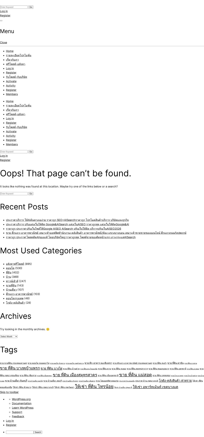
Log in (4, 11)
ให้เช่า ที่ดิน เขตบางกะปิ (43, 387)
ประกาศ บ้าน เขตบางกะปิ (146, 381)
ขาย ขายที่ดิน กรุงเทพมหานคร (13, 363)
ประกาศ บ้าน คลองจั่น (127, 381)
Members (12, 94)
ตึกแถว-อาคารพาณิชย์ (19, 294)
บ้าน (8, 276)
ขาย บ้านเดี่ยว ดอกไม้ (35, 381)
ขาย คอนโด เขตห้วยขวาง (75, 363)
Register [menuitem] (11, 425)
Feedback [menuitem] (18, 416)
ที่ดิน (8, 272)
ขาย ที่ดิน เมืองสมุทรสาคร (75, 374)
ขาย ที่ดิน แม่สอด (135, 374)
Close (3, 42)
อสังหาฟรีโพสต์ (15, 263)
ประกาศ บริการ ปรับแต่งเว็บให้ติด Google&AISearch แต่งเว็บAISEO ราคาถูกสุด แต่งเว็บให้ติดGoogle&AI (67, 224)
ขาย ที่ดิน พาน (104, 368)
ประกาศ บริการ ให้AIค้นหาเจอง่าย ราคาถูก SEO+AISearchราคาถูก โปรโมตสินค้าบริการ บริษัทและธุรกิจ (67, 220)
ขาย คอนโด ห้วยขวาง (57, 363)
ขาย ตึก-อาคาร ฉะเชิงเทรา (98, 363)
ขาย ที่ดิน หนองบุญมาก (159, 368)
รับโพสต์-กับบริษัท (16, 77)
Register (5, 15)
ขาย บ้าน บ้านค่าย (190, 376)
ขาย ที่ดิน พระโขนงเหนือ (88, 369)
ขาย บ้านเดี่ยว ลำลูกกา (70, 381)
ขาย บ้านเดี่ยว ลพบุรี (52, 381)
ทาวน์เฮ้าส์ (12, 281)
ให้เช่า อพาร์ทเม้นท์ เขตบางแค (155, 387)
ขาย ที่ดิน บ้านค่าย (71, 368)
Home (9, 51)
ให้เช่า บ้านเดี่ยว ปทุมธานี (123, 387)
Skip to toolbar (9, 392)
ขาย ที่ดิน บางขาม (190, 363)
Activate (11, 81)
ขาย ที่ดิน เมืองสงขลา (44, 376)
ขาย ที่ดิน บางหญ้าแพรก (20, 368)
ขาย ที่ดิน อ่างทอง (193, 369)
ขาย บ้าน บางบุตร (177, 376)
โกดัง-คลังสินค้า (15, 302)
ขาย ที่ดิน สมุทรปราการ (137, 368)
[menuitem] (105, 432)
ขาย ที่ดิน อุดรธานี (178, 368)
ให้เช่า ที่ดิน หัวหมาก (22, 387)
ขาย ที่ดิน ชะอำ (160, 363)
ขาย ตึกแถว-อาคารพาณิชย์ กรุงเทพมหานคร (132, 363)
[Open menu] (1, 20)
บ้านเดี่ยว (11, 289)
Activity (11, 85)
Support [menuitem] (17, 412)
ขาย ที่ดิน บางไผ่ (51, 368)
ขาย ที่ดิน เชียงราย (28, 375)
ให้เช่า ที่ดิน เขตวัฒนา (64, 387)
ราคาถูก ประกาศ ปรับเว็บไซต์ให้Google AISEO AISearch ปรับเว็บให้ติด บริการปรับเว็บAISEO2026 (63, 228)
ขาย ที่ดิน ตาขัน (175, 363)
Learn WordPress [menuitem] (22, 407)
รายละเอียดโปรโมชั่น (18, 55)
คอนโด (10, 268)
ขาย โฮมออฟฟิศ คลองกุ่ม (107, 381)
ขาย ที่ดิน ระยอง (119, 368)
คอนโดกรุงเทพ (14, 298)
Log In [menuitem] (10, 420)
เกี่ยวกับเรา (12, 59)
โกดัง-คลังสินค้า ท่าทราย (175, 380)
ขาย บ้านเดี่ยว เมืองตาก (87, 381)
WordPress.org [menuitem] (21, 399)
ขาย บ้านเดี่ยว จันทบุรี (16, 380)
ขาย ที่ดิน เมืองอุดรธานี (108, 375)
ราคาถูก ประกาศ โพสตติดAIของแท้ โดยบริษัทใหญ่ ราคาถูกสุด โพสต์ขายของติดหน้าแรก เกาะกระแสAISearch (71, 237)
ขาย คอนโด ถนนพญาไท (38, 363)
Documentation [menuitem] (22, 403)
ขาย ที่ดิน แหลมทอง (161, 375)
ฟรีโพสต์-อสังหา (15, 64)
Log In (10, 68)
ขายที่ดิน (11, 285)
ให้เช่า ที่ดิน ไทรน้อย (94, 386)
